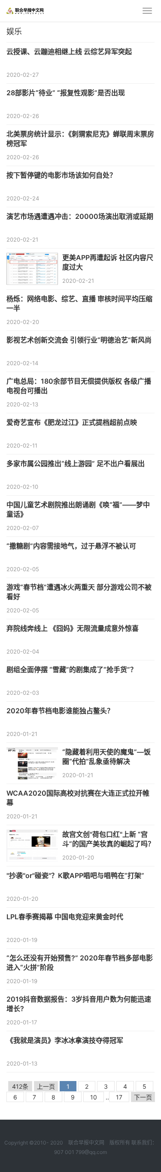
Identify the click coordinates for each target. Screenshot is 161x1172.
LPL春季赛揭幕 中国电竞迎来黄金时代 (64, 916)
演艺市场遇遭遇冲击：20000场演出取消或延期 (79, 216)
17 (119, 1097)
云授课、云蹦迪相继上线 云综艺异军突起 (69, 51)
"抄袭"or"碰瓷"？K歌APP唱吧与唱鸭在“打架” (75, 875)
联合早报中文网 (86, 1142)
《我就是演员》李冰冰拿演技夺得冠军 (64, 1040)
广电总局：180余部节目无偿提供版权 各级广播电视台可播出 (78, 386)
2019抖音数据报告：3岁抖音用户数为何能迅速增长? (78, 1004)
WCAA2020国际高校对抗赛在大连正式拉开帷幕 (77, 798)
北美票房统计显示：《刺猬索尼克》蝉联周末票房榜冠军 (80, 139)
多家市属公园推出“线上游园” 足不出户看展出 (75, 463)
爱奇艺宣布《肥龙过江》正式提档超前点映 (71, 422)
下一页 (143, 1097)
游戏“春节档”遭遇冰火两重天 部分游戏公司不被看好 (79, 592)
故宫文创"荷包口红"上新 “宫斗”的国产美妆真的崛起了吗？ (108, 839)
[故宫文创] (32, 835)
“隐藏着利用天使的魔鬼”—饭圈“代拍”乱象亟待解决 (106, 757)
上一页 (46, 1086)
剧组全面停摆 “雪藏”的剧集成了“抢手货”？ (71, 669)
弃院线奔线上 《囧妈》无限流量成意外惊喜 (72, 628)
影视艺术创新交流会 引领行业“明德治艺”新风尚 (79, 340)
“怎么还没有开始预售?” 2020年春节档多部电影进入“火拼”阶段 (79, 963)
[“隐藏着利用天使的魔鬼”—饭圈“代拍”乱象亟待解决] (32, 752)
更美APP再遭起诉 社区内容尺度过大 (107, 262)
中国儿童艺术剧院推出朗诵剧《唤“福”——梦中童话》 (78, 509)
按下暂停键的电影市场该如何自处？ (61, 175)
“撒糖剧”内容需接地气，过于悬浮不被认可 (71, 546)
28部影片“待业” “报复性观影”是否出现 (65, 92)
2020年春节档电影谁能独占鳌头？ (60, 710)
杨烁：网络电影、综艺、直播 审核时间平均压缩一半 (79, 303)
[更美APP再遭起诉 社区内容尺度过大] (32, 258)
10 (93, 1097)
